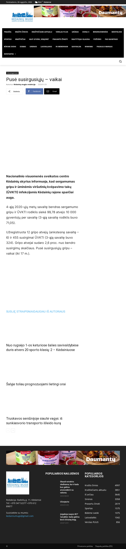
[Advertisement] (43, 281)
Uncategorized (12, 73)
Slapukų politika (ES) (103, 546)
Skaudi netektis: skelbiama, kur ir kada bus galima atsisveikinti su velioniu (69, 487)
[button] (120, 61)
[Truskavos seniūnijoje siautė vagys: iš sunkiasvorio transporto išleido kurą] (43, 400)
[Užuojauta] (51, 504)
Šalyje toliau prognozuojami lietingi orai (36, 384)
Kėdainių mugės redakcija (24, 84)
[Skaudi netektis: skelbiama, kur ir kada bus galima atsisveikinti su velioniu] (51, 484)
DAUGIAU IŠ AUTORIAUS (49, 311)
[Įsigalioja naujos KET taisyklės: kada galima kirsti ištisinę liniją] (51, 517)
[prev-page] (8, 430)
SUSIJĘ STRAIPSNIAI (19, 311)
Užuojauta (64, 502)
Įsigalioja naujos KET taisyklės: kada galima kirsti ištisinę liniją (69, 517)
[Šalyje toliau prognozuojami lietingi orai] (43, 366)
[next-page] (13, 430)
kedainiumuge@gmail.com (19, 516)
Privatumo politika (85, 546)
